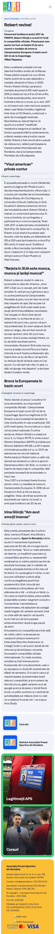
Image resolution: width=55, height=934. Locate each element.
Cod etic (27, 723)
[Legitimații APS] (27, 780)
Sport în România (11, 19)
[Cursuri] (27, 830)
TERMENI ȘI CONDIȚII (17, 904)
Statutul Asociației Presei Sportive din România (27, 742)
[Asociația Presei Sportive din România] (11, 7)
